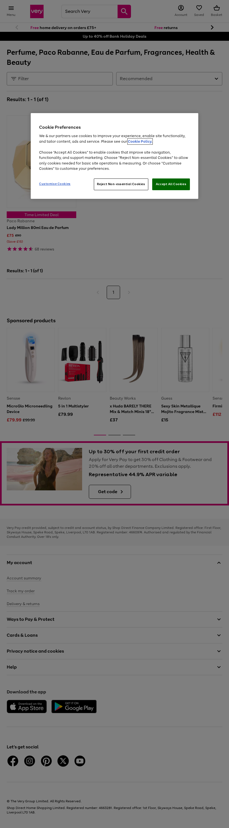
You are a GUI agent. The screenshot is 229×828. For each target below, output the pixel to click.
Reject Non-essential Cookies (121, 184)
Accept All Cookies (171, 184)
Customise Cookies (55, 184)
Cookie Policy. (140, 141)
